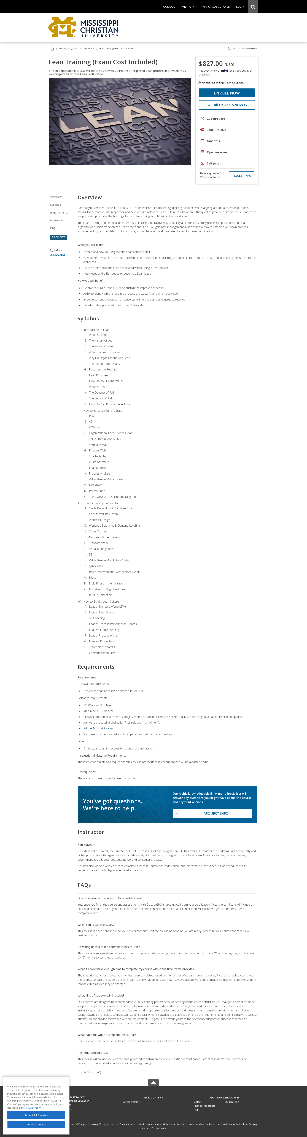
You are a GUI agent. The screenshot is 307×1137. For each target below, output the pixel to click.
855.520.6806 (57, 254)
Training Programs (68, 48)
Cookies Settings (36, 1124)
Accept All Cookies (36, 1115)
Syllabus (55, 204)
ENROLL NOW (227, 93)
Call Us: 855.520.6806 (242, 48)
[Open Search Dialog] (253, 6)
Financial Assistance (204, 1105)
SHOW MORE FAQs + (91, 1072)
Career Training (131, 1101)
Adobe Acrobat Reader (98, 728)
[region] (36, 1105)
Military (197, 1101)
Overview (55, 197)
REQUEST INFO (241, 176)
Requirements (59, 212)
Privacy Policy (159, 1128)
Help (196, 1109)
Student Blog (232, 1101)
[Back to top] (153, 1096)
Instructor (56, 220)
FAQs (53, 228)
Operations (88, 48)
